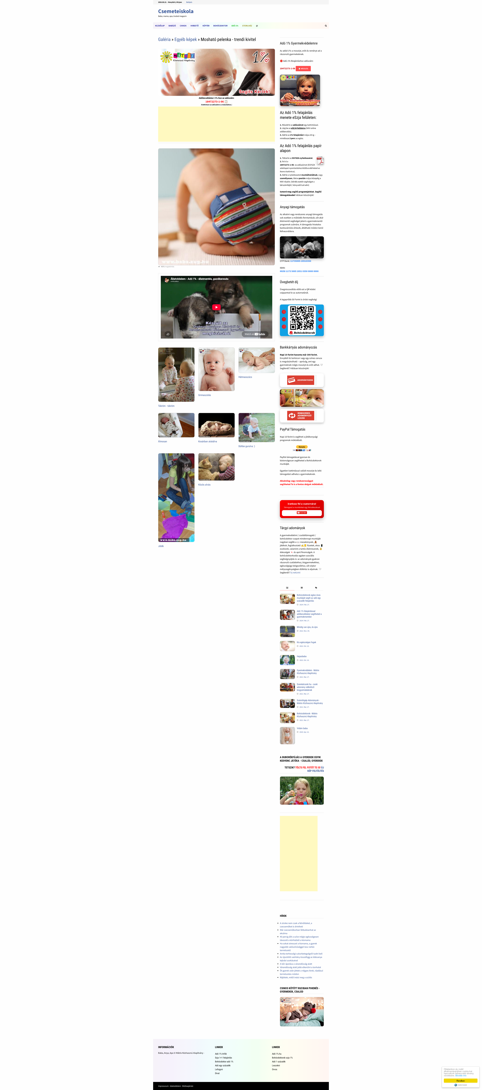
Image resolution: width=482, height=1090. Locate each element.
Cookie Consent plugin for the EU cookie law (460, 1085)
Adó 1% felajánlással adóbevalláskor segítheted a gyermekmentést (309, 614)
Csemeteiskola (176, 11)
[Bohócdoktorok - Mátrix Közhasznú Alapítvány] (287, 713)
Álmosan (162, 441)
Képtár (206, 25)
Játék (161, 546)
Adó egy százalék (222, 1065)
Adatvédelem (175, 1086)
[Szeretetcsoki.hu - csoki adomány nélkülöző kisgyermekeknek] (287, 684)
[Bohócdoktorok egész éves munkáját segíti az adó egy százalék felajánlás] (287, 595)
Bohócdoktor (220, 25)
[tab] (287, 587)
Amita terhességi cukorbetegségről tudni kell (301, 953)
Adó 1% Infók (221, 1053)
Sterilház (247, 25)
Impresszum (163, 1086)
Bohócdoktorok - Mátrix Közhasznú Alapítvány (307, 715)
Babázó (172, 25)
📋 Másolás (303, 68)
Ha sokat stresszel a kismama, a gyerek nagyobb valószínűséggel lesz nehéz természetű (298, 947)
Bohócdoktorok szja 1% (282, 1057)
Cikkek (183, 25)
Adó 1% (234, 25)
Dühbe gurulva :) (246, 446)
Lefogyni (219, 1069)
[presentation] (287, 587)
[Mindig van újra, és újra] (287, 627)
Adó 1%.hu (276, 1053)
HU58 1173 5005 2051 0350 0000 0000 (299, 271)
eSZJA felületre (298, 128)
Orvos (274, 1069)
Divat (217, 1073)
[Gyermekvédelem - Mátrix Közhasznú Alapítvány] (287, 670)
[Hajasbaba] (287, 656)
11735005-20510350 (300, 261)
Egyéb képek (185, 39)
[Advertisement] (216, 124)
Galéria (164, 39)
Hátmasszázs (245, 376)
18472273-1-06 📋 (216, 101)
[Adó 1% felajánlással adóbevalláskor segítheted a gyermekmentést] (287, 611)
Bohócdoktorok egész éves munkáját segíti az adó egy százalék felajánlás (309, 598)
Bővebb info (460, 1075)
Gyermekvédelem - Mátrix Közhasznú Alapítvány (308, 671)
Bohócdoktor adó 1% (224, 1061)
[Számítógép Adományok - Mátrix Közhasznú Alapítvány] (287, 700)
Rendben (461, 1080)
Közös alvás (204, 484)
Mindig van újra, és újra (307, 627)
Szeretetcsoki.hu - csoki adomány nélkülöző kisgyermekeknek (307, 687)
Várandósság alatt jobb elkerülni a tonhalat (300, 967)
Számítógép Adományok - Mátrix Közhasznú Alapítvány (310, 701)
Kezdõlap (160, 25)
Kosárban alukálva (207, 441)
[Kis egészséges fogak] (287, 642)
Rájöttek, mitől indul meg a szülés (296, 977)
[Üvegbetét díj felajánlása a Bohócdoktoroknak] (302, 320)
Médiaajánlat (187, 1086)
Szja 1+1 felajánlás (223, 1057)
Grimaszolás (204, 395)
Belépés (189, 2)
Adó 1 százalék (278, 1061)
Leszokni (276, 1065)
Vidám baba (302, 728)
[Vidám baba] (287, 728)
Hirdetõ (195, 25)
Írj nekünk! (295, 572)
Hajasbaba (302, 656)
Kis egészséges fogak (306, 642)
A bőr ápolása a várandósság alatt (296, 963)
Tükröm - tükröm (166, 405)
